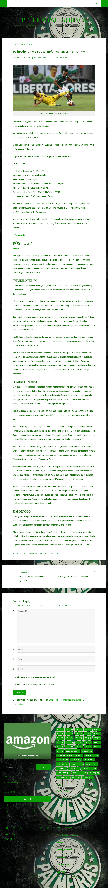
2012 (88, 742)
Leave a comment (60, 58)
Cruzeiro (62, 760)
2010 (78, 742)
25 (27, 828)
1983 (88, 729)
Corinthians (92, 755)
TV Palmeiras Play (64, 805)
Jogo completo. (19, 235)
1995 (88, 734)
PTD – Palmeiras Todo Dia (67, 835)
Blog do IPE (61, 820)
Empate (60, 553)
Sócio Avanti (62, 798)
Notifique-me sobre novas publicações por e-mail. (35, 684)
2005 (97, 738)
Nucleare (66, 876)
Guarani (74, 768)
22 (7, 828)
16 (14, 822)
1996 (97, 734)
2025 (60, 751)
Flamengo (62, 764)
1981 (78, 729)
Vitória (88, 777)
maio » (12, 838)
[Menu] (3, 3)
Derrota (76, 760)
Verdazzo (16, 248)
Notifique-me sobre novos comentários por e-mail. (35, 677)
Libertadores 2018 (22, 45)
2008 (60, 742)
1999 (78, 738)
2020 (69, 747)
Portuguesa (79, 773)
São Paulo (63, 777)
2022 (88, 747)
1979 (69, 729)
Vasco (76, 777)
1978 (60, 729)
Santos (94, 773)
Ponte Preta (63, 773)
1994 (78, 734)
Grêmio (61, 768)
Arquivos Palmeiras (64, 827)
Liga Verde (61, 871)
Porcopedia (61, 857)
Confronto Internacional (45, 553)
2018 (16, 553)
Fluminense (77, 764)
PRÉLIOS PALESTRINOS (54, 19)
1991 (60, 734)
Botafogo (87, 751)
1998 (69, 738)
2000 (88, 738)
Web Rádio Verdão (64, 864)
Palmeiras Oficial (63, 791)
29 (7, 833)
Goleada (91, 764)
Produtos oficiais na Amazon (27, 755)
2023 (97, 747)
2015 (97, 742)
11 (27, 816)
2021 (78, 747)
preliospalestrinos (42, 58)
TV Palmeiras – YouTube (66, 813)
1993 (69, 734)
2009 (69, 742)
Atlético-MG (72, 751)
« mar (6, 838)
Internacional (89, 768)
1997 (60, 738)
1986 (97, 729)
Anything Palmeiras (64, 849)
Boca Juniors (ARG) (26, 553)
